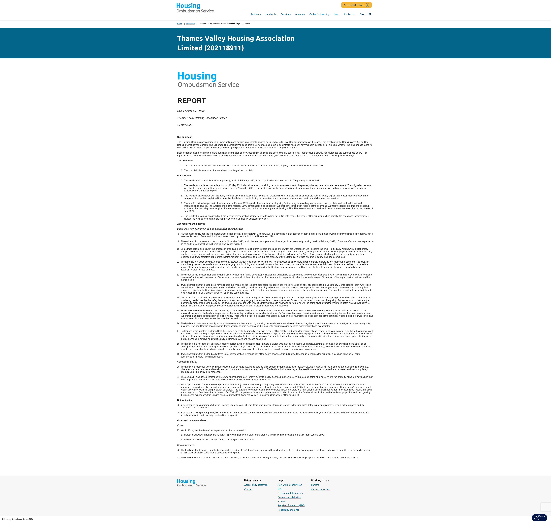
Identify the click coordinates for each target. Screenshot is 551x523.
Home (179, 24)
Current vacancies (320, 489)
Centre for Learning (319, 14)
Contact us (349, 14)
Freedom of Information (290, 493)
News (336, 14)
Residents (256, 14)
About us (300, 14)
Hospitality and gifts (288, 510)
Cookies (248, 489)
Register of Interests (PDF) (291, 505)
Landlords (270, 14)
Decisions (286, 14)
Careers (315, 485)
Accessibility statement (256, 485)
